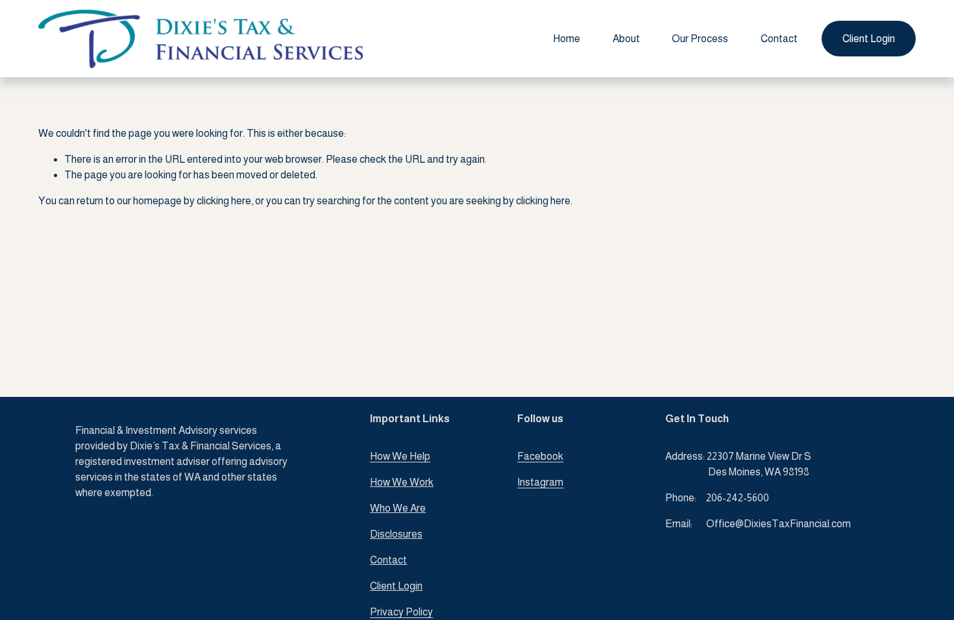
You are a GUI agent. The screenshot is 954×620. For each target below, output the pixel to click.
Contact (779, 38)
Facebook (540, 456)
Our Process (700, 38)
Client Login (868, 38)
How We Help (400, 456)
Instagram (540, 482)
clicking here (224, 200)
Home (566, 38)
